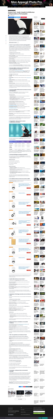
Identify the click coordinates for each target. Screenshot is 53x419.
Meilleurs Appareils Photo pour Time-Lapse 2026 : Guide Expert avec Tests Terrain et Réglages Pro (42, 373)
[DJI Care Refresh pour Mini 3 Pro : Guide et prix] (42, 361)
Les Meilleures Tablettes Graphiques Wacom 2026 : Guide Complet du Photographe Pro (42, 252)
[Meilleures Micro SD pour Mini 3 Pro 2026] (36, 224)
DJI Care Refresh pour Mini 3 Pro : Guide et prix (42, 365)
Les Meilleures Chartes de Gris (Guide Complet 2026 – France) (36, 182)
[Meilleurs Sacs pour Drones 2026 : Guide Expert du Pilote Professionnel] (42, 256)
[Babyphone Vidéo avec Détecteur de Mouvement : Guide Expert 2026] (36, 248)
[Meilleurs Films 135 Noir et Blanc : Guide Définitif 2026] (36, 384)
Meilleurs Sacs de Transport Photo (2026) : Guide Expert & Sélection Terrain (42, 289)
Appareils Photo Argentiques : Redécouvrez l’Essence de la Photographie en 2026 (36, 167)
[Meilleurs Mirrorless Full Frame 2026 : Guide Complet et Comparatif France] (42, 293)
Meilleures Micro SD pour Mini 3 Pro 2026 (36, 227)
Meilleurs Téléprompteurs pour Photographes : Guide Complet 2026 (42, 327)
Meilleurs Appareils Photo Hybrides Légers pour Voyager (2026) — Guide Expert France (36, 136)
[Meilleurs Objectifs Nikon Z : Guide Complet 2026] (28, 392)
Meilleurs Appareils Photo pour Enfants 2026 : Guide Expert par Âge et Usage (36, 150)
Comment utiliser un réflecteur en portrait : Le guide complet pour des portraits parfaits (42, 304)
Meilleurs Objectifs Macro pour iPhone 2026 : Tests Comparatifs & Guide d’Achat (36, 73)
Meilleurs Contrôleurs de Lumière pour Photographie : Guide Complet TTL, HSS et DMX (36, 82)
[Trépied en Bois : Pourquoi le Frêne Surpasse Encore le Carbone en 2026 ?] (36, 101)
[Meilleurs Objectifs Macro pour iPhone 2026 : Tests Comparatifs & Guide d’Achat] (36, 69)
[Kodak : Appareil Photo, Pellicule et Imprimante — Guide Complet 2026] (36, 53)
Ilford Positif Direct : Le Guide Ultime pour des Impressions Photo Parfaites (42, 312)
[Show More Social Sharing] (27, 17)
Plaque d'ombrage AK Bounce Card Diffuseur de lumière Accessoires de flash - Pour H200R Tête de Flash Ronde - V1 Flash (25, 185)
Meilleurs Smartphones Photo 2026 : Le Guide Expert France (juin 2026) (20, 396)
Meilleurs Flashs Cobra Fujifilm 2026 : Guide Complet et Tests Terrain (36, 319)
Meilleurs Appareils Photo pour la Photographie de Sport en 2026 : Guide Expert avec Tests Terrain (36, 159)
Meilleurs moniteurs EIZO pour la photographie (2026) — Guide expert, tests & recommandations (42, 342)
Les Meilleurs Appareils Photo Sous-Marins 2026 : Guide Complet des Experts (42, 174)
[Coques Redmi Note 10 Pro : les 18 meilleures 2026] (36, 140)
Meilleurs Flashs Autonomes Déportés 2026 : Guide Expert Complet (42, 334)
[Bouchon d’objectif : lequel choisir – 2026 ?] (42, 354)
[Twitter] (6, 39)
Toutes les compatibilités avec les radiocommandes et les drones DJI (42, 128)
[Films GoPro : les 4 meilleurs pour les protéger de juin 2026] (42, 217)
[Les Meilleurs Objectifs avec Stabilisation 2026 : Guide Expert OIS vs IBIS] (36, 202)
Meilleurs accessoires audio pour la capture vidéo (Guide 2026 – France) (42, 228)
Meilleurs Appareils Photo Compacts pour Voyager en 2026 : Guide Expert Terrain (42, 135)
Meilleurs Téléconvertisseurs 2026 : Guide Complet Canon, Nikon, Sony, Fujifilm (36, 244)
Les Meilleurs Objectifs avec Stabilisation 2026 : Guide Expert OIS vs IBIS (36, 205)
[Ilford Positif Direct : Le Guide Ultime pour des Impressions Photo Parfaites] (42, 308)
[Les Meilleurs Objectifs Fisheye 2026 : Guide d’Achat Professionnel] (42, 263)
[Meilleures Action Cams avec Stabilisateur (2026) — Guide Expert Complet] (42, 60)
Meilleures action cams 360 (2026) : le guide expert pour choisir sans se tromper (42, 81)
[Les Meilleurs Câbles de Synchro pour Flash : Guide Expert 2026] (42, 376)
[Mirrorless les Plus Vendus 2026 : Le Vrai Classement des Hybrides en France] (36, 38)
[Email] (6, 43)
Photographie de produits (13, 107)
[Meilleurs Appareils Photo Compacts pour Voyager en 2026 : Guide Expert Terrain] (42, 131)
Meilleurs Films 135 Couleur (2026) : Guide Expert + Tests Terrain (42, 387)
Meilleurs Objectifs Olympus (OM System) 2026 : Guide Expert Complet (36, 89)
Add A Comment (20, 399)
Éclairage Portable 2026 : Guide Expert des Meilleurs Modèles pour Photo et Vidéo (42, 319)
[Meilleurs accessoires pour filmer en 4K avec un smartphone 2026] (42, 202)
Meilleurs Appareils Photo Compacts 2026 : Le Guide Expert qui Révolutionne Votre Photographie (42, 167)
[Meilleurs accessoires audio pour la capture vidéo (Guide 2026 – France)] (42, 224)
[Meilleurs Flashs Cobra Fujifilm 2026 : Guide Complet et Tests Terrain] (36, 315)
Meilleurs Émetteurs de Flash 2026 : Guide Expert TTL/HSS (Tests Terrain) (36, 358)
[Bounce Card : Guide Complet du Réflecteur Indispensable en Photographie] (20, 26)
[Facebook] (6, 37)
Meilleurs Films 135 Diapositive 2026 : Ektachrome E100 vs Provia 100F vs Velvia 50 (36, 402)
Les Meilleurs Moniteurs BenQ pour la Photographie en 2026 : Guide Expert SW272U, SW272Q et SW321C (36, 65)
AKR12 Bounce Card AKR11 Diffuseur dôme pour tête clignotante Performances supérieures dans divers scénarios (25, 212)
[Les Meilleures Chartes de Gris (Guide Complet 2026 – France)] (36, 179)
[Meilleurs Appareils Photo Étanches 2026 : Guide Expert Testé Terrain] (42, 117)
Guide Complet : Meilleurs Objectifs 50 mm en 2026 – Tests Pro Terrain (36, 267)
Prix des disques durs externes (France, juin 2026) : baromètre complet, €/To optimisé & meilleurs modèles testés (42, 90)
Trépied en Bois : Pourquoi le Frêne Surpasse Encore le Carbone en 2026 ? (36, 104)
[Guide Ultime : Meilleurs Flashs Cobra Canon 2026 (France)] (36, 308)
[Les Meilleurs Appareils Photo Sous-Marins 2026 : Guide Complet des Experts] (42, 171)
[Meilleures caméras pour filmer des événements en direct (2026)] (36, 270)
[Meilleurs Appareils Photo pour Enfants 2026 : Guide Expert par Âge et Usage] (36, 147)
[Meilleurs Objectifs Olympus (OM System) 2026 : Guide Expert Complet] (36, 85)
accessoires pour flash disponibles (20, 70)
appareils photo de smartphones (23, 324)
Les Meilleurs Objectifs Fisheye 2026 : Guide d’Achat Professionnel (42, 267)
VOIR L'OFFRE (29, 194)
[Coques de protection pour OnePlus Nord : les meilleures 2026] (36, 361)
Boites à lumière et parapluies (11, 10)
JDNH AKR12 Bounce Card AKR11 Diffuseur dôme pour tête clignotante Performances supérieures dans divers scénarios (24, 222)
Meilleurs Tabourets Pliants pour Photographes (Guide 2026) (42, 41)
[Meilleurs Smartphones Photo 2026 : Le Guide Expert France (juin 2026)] (20, 392)
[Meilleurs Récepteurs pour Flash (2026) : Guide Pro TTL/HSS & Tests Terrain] (36, 368)
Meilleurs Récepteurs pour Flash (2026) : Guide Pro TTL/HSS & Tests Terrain (36, 372)
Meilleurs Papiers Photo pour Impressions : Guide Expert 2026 (36, 341)
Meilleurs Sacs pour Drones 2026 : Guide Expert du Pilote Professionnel (42, 259)
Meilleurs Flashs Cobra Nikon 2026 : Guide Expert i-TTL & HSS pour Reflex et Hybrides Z (36, 304)
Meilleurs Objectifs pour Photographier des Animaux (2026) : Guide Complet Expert (36, 190)
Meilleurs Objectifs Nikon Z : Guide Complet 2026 (28, 395)
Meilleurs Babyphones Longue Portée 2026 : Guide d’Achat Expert (42, 34)
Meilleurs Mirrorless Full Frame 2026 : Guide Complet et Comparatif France (42, 297)
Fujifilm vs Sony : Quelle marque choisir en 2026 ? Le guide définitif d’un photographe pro (42, 143)
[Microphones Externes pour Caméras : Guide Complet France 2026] (12, 392)
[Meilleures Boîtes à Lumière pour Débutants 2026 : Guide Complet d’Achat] (42, 278)
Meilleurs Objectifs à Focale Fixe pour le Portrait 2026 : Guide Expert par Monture (42, 182)
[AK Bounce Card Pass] (13, 196)
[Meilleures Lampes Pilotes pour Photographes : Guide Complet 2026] (36, 278)
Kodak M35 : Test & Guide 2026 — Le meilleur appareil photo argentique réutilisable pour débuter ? (42, 274)
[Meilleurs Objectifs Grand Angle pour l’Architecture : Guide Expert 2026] (42, 186)
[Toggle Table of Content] (17, 42)
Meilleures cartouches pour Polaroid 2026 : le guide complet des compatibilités (36, 49)
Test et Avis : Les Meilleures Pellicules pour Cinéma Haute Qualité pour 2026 (36, 260)
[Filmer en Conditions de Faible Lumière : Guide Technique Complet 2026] (36, 232)
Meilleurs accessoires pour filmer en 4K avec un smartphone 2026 (42, 205)
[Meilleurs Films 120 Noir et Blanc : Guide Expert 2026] (42, 398)
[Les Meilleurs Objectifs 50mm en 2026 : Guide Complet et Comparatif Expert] (36, 391)
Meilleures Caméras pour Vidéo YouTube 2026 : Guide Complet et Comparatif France (36, 34)
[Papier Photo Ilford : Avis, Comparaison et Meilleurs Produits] (42, 391)
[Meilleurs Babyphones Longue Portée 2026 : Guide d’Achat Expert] (42, 31)
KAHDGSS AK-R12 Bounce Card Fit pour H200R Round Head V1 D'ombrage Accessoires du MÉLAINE (24, 203)
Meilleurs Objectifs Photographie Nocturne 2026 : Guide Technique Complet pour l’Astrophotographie (36, 198)
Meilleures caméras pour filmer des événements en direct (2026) (36, 273)
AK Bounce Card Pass (22, 257)
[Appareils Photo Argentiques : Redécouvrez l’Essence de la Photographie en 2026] (36, 163)
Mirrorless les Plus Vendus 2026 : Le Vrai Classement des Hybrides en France (36, 42)
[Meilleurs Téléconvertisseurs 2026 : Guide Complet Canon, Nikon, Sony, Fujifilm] (36, 240)
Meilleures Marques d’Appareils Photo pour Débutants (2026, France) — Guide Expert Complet (36, 175)
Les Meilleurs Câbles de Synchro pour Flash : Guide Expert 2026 (42, 380)
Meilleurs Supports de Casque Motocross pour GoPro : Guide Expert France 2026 (36, 120)
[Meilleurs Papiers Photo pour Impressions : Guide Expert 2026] (36, 338)
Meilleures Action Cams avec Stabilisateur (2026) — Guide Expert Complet (42, 64)
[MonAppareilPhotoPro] (26, 3)
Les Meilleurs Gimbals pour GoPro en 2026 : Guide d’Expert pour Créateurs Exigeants (42, 214)
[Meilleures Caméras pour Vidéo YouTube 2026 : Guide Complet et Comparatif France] (36, 31)
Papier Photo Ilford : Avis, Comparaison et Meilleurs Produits (42, 394)
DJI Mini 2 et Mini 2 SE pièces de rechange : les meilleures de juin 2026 (36, 380)
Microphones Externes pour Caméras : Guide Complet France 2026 (11, 396)
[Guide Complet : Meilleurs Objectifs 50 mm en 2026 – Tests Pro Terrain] (36, 263)
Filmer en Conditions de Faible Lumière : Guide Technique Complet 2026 (36, 235)
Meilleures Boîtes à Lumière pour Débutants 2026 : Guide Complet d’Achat (42, 282)
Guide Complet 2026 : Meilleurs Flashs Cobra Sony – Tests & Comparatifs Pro (36, 334)
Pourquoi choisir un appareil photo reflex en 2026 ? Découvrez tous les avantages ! (42, 158)
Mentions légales (22, 409)
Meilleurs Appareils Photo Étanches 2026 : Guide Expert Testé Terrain (42, 120)
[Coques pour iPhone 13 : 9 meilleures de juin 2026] (42, 194)
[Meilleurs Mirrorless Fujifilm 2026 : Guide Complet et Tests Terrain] (42, 46)
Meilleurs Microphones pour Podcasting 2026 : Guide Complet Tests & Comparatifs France (42, 236)
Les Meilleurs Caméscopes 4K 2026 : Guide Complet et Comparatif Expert (42, 350)
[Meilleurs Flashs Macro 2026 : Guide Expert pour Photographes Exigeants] (36, 347)
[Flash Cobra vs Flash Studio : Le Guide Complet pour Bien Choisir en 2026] (36, 293)
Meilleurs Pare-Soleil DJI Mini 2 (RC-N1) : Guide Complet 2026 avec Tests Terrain (36, 112)
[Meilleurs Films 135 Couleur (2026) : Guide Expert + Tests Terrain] (42, 384)
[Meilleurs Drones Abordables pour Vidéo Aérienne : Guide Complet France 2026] (36, 209)
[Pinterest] (6, 42)
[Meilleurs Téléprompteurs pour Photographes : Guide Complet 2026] (42, 323)
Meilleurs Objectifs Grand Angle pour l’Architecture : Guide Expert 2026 (42, 190)
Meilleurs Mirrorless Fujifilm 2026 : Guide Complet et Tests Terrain (42, 49)
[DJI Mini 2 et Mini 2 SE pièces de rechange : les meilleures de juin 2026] (36, 376)
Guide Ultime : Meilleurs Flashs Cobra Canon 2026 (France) (36, 311)
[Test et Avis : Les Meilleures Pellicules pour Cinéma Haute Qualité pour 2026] (36, 256)
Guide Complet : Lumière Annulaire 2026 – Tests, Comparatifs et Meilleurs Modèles (36, 27)
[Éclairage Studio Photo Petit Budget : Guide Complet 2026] (36, 286)
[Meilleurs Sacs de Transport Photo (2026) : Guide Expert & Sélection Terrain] (42, 286)
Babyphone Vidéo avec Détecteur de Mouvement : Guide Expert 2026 (36, 251)
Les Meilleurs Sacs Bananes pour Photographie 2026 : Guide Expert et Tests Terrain (42, 151)
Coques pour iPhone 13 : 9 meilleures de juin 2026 (42, 197)
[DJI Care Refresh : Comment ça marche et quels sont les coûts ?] (36, 217)
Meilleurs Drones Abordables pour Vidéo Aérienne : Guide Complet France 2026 (36, 213)
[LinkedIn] (6, 40)
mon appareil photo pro (12, 15)
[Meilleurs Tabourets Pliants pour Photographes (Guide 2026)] (42, 38)
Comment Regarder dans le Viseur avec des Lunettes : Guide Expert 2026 (42, 98)
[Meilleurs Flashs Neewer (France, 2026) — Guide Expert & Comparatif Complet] (42, 108)
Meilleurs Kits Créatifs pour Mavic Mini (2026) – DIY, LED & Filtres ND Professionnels (42, 105)
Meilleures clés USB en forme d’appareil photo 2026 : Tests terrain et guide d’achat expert (42, 243)
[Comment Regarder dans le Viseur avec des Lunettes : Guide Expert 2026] (42, 94)
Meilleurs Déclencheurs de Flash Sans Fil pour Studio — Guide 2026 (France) (36, 327)
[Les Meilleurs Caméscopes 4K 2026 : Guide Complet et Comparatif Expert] (42, 347)
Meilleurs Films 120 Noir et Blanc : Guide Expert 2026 (42, 401)
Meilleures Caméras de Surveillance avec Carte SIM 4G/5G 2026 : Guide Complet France (42, 27)
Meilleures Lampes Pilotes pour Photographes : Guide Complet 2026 (36, 282)
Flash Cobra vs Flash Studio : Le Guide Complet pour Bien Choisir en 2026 (36, 297)
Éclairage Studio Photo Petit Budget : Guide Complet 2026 (36, 289)
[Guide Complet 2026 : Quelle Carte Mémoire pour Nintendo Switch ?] (36, 94)
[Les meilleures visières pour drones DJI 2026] (36, 124)
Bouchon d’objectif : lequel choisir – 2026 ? (42, 357)
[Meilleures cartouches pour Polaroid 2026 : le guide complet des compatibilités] (36, 46)
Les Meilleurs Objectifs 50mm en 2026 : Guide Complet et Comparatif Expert (36, 394)
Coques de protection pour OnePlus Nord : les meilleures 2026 (36, 365)
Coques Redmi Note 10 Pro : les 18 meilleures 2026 (36, 143)
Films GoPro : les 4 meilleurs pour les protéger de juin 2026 (42, 221)
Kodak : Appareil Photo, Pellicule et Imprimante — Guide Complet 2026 (36, 56)
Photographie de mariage (13, 105)
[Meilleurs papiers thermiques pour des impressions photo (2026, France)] (42, 53)
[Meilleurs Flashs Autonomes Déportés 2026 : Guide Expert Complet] (42, 330)
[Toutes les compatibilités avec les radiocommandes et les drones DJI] (42, 124)
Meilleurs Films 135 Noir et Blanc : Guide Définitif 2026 (36, 387)
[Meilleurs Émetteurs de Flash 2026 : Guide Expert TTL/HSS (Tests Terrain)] (36, 354)
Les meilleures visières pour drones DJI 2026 (36, 127)
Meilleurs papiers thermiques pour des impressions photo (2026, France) (42, 57)
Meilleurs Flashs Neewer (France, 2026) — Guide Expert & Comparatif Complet (42, 113)
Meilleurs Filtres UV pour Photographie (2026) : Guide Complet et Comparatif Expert (42, 74)
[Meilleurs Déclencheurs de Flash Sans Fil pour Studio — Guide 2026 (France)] (36, 323)
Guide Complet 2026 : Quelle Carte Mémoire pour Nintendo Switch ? (36, 98)
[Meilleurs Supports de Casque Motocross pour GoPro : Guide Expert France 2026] (36, 117)
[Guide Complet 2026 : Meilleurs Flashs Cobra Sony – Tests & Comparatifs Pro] (36, 330)
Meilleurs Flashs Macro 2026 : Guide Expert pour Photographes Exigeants (36, 350)
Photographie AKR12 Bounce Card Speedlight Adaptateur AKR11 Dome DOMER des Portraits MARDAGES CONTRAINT (24, 231)
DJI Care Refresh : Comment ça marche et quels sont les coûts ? (36, 221)
